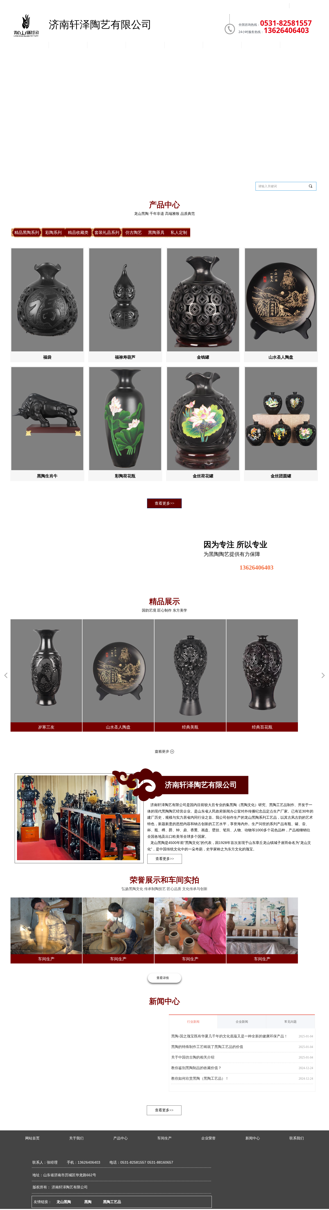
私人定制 (229, 186)
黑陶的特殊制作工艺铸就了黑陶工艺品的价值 (207, 1045)
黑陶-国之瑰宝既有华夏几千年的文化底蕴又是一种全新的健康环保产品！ (229, 1035)
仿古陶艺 (173, 186)
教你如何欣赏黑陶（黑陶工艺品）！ (200, 1078)
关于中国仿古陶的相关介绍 (192, 1056)
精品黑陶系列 (59, 186)
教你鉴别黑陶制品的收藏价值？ (196, 1067)
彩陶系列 (87, 186)
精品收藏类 (116, 186)
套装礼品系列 (144, 186)
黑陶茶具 (201, 186)
